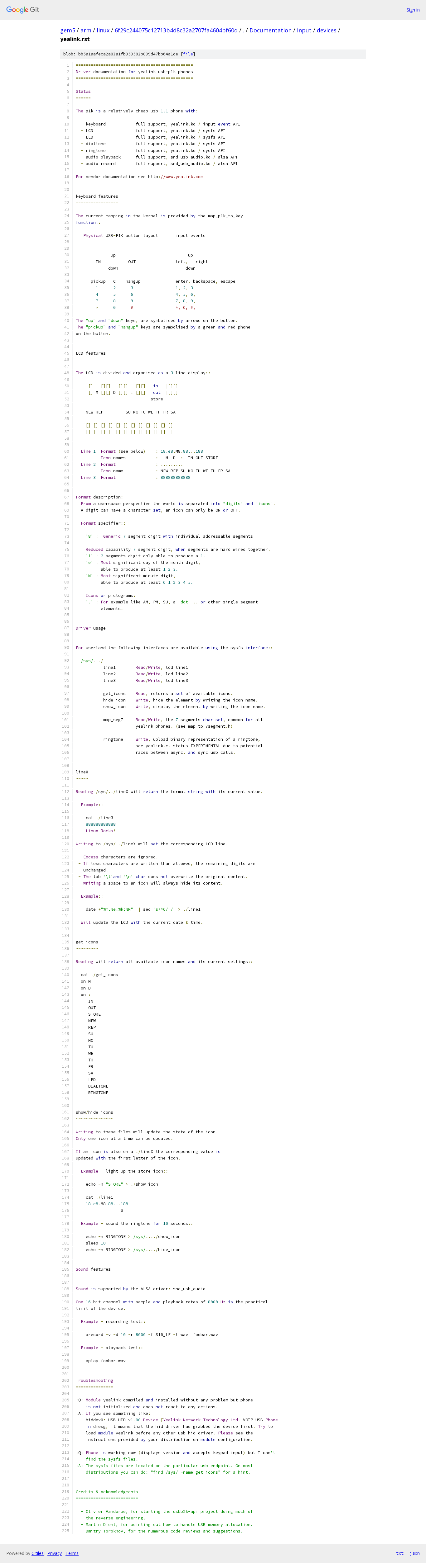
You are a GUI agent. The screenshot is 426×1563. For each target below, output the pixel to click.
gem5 (67, 30)
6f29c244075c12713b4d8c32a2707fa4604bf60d (176, 30)
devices (326, 30)
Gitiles (37, 1553)
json (415, 1553)
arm (85, 30)
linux (103, 30)
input (304, 30)
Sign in (413, 10)
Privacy (54, 1553)
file (188, 54)
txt (400, 1553)
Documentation (270, 30)
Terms (72, 1553)
